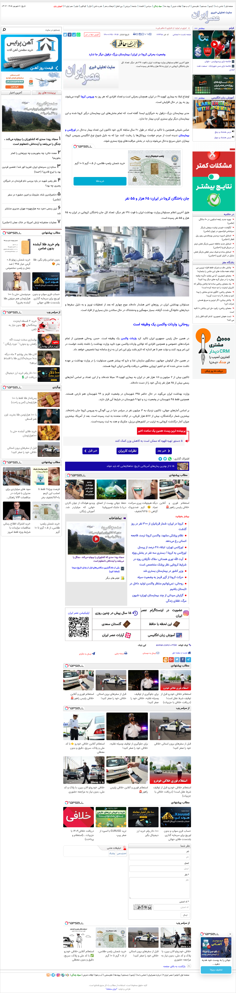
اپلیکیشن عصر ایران (78, 613)
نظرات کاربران (127, 451)
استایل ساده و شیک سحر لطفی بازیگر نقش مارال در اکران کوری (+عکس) (214, 253)
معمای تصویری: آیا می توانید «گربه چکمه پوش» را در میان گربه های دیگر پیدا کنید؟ (215, 277)
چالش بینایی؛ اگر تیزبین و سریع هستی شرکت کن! (216, 302)
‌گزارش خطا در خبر (92, 34)
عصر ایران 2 (69, 6)
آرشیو (211, 6)
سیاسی (148, 6)
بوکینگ (112, 853)
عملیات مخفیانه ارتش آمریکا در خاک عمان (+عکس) (29, 222)
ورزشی (127, 6)
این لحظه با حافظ (160, 624)
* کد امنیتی (184, 901)
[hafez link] (127, 44)
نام (188, 851)
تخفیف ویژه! (216, 970)
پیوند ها (167, 6)
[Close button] (230, 934)
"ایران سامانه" (111, 989)
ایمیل (186, 863)
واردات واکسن (128, 338)
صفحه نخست (186, 34)
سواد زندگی (158, 6)
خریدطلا (100, 181)
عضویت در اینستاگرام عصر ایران (161, 613)
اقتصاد (141, 6)
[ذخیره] (140, 34)
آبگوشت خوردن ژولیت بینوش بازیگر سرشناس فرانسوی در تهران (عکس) (217, 229)
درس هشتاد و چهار (223, 137)
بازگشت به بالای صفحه (174, 966)
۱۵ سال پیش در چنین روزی (113, 613)
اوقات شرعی (176, 6)
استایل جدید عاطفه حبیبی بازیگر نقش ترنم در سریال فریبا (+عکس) (214, 245)
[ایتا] (165, 659)
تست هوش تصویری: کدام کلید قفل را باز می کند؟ (215, 318)
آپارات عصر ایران (113, 635)
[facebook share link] (70, 35)
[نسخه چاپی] (134, 34)
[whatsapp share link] (78, 35)
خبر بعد (161, 451)
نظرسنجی (195, 6)
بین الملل (119, 6)
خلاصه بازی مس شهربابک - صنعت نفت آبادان (216, 68)
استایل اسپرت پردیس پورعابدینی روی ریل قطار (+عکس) (215, 237)
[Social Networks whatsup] (170, 459)
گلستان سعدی (111, 624)
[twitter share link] (65, 35)
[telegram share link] (74, 35)
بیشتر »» (200, 28)
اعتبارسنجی (121, 853)
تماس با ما (219, 6)
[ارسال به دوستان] (137, 34)
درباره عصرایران (154, 975)
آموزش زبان (58, 6)
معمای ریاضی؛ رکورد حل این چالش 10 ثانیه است (214, 310)
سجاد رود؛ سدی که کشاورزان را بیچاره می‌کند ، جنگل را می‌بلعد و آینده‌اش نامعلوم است (98, 559)
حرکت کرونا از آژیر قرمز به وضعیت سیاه (160, 577)
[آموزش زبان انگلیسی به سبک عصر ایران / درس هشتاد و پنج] (214, 114)
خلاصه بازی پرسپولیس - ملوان (218, 61)
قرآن (89, 6)
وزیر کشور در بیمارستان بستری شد (163, 571)
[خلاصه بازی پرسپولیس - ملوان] (214, 44)
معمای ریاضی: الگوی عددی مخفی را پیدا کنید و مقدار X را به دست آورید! (215, 293)
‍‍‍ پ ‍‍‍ (147, 34)
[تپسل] (75, 146)
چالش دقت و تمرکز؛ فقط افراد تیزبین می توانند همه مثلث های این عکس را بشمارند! (215, 269)
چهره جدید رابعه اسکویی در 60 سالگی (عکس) (216, 221)
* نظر (187, 874)
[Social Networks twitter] (165, 459)
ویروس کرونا (88, 97)
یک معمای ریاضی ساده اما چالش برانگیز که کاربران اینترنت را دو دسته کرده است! (214, 285)
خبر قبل (92, 451)
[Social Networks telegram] (160, 459)
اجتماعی (176, 34)
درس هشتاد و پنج (223, 132)
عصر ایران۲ (168, 975)
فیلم (76, 6)
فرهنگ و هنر (109, 6)
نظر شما (185, 846)
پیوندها (117, 975)
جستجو (204, 6)
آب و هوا (186, 6)
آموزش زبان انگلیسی (161, 635)
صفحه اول (229, 6)
